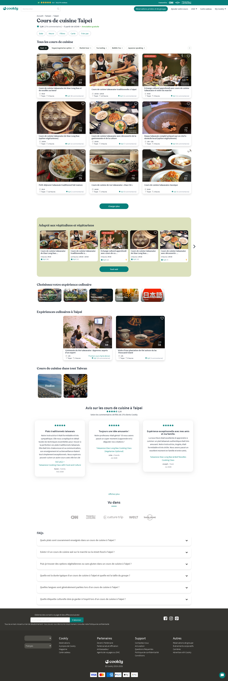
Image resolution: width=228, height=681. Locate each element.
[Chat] (222, 675)
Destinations (64, 642)
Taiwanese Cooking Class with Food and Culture (60, 465)
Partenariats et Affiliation (107, 646)
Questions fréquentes (144, 649)
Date (41, 33)
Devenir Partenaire (105, 642)
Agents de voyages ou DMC (108, 652)
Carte (73, 33)
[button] (52, 2)
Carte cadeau (206, 9)
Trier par (85, 33)
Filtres (62, 33)
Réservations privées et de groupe (151, 9)
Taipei (56, 15)
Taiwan (48, 15)
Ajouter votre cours (179, 9)
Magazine (63, 649)
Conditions (140, 655)
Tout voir (114, 269)
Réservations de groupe (183, 642)
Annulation (140, 646)
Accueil (40, 15)
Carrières (177, 649)
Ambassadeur (103, 649)
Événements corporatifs (183, 646)
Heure (51, 33)
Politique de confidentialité (99, 624)
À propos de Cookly (67, 646)
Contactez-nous (142, 642)
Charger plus (114, 206)
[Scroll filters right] (189, 48)
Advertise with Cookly (182, 652)
